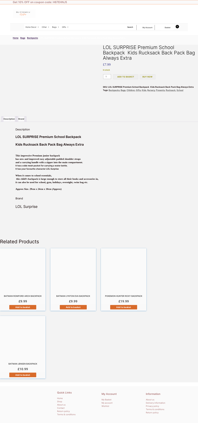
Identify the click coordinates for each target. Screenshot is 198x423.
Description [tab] (9, 119)
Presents (160, 90)
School (180, 90)
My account (147, 27)
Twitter (172, 2)
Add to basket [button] (22, 307)
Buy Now (148, 77)
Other (44, 27)
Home (15, 38)
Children (131, 90)
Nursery (151, 90)
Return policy (63, 411)
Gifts (64, 27)
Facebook (167, 2)
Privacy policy (152, 406)
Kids (144, 90)
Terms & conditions (66, 414)
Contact (61, 408)
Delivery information (155, 403)
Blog (183, 2)
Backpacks (32, 38)
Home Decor (30, 27)
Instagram (178, 2)
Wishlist (105, 406)
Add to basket (125, 77)
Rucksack (171, 90)
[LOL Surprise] (99, 222)
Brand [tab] (21, 119)
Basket (168, 27)
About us (61, 404)
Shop (59, 401)
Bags (54, 27)
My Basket (106, 399)
